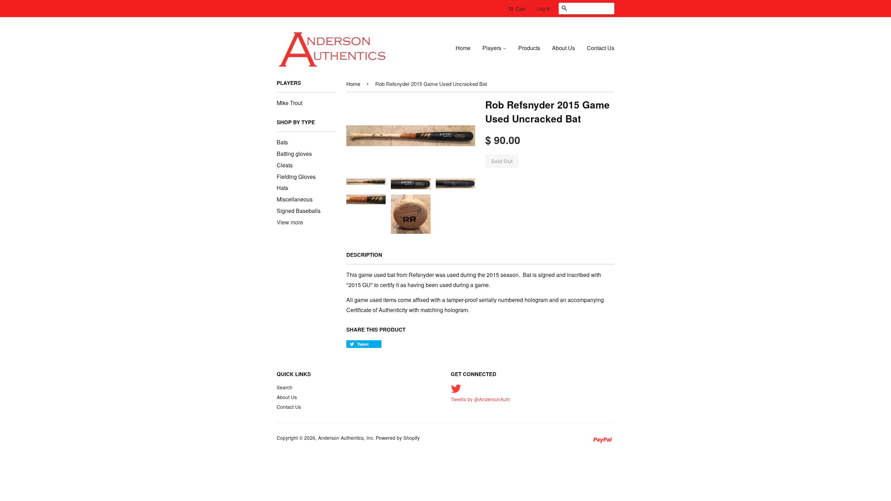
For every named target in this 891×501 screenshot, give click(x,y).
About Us (563, 48)
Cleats (285, 165)
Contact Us (600, 48)
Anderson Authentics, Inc (345, 437)
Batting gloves (294, 154)
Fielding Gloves (296, 177)
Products (529, 48)
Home (463, 48)
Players (492, 48)
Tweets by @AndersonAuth (480, 399)
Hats (282, 188)
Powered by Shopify (398, 437)
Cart (520, 8)
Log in (543, 8)
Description (364, 255)
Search (284, 387)
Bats (282, 142)
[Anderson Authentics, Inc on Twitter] (456, 390)
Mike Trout (289, 103)
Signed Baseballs (299, 211)
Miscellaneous (295, 199)
